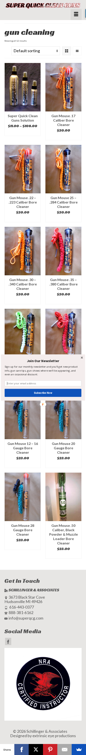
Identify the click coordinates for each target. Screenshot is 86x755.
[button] (43, 360)
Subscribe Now (43, 392)
